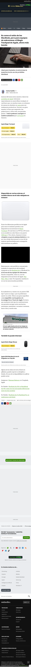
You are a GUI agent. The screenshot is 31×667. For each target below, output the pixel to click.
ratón (19, 105)
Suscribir (26, 537)
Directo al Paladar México (8, 656)
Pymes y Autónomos (21, 641)
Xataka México (5, 650)
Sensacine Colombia (21, 654)
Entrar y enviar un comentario (16, 460)
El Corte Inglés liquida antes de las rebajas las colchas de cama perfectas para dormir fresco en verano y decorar (15, 327)
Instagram (20, 547)
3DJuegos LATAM (20, 650)
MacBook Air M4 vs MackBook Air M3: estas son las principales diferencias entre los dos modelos (15, 389)
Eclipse (18, 28)
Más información (23, 665)
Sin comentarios (7, 80)
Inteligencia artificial (7, 582)
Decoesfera (4, 641)
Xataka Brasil (5, 652)
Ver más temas (6, 590)
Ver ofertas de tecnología (24, 400)
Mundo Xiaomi (5, 618)
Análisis (18, 571)
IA (14, 28)
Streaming (4, 571)
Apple (3, 580)
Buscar (29, 596)
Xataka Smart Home (6, 616)
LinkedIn (6, 550)
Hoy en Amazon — (8, 128)
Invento (10, 28)
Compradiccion (5, 643)
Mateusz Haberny (14, 380)
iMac (6, 279)
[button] (11, 91)
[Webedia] (27, 1)
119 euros (20, 115)
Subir (25, 602)
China (4, 28)
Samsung (18, 580)
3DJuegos (18, 610)
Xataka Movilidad (20, 577)
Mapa (23, 28)
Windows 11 (19, 585)
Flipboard (19, 80)
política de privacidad (22, 540)
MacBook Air (16, 270)
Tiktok (9, 550)
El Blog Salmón (19, 638)
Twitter (16, 80)
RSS (26, 547)
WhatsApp (8, 547)
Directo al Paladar (6, 629)
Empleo (3, 585)
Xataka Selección (15, 6)
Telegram (23, 547)
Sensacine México (20, 652)
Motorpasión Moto (20, 631)
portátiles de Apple (7, 99)
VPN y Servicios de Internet (21, 11)
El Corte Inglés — (8, 131)
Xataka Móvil (5, 612)
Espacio (4, 574)
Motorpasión (19, 629)
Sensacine (18, 619)
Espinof (17, 621)
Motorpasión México (21, 656)
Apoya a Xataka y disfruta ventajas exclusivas (15, 560)
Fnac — (22, 134)
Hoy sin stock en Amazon (7, 362)
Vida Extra (18, 612)
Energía (3, 577)
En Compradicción (8, 324)
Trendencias (4, 638)
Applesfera (4, 614)
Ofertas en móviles (6, 11)
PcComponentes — (9, 134)
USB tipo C (4, 235)
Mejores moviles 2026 (17, 526)
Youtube (16, 547)
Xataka (3, 610)
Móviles (18, 574)
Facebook (14, 80)
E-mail (22, 80)
